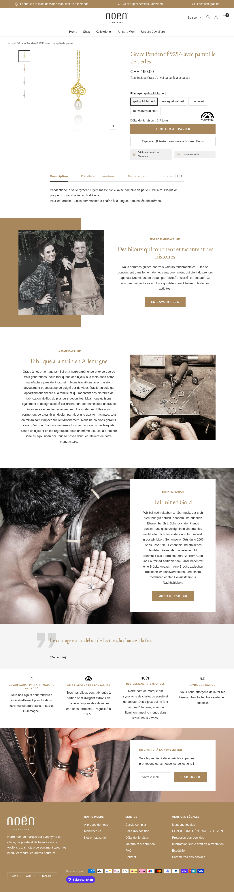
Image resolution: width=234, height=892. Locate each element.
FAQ (128, 850)
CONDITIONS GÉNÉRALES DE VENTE (199, 831)
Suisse (192, 17)
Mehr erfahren (172, 595)
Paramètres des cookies (188, 857)
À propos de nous (96, 824)
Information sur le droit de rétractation (198, 844)
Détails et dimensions (98, 176)
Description (59, 176)
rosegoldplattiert (173, 101)
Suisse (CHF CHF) (21, 875)
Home (73, 31)
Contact (130, 857)
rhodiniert (197, 101)
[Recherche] (208, 17)
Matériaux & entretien (140, 844)
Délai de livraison (137, 837)
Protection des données (188, 837)
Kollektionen (104, 31)
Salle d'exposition (137, 831)
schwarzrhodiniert (145, 111)
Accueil (11, 43)
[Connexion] (216, 17)
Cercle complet (135, 824)
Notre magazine (95, 837)
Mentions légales (183, 824)
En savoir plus (165, 301)
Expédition (179, 850)
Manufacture (92, 831)
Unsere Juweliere (153, 31)
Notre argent (138, 176)
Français (46, 875)
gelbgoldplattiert (144, 101)
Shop (86, 31)
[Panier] (224, 18)
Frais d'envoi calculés (161, 77)
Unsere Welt (126, 31)
